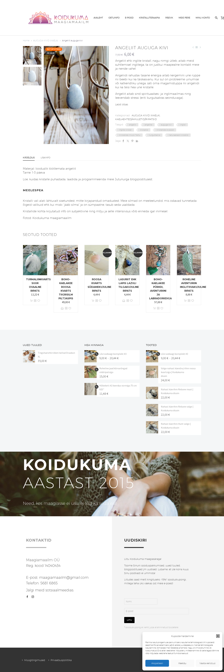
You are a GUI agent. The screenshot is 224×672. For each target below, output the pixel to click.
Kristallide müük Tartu (129, 135)
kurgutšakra (154, 135)
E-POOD (129, 17)
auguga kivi (166, 124)
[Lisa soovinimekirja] (38, 301)
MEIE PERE (184, 17)
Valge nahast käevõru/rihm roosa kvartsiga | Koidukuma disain (178, 372)
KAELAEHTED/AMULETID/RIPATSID (136, 119)
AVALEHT (98, 17)
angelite (148, 124)
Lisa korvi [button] (31, 301)
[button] (217, 636)
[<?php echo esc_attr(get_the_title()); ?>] (35, 301)
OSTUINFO (113, 17)
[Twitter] (128, 141)
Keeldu (182, 663)
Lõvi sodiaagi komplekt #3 (112, 353)
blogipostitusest (141, 179)
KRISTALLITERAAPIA (149, 17)
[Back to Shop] (196, 47)
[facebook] (27, 597)
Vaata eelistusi (207, 663)
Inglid (182, 124)
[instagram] (33, 597)
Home (26, 40)
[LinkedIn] (137, 141)
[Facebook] (123, 141)
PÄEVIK (169, 17)
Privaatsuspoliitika (61, 660)
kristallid (144, 130)
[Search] (216, 18)
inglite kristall (125, 130)
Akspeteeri (157, 663)
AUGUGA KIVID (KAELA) (45, 40)
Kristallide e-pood (165, 130)
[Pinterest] (132, 141)
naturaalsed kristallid (178, 135)
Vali (62, 308)
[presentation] (47, 95)
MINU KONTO (203, 17)
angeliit (132, 124)
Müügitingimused (34, 660)
